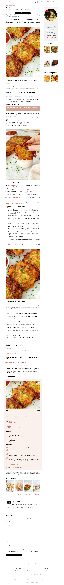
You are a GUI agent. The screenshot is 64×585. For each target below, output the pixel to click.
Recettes (10, 5)
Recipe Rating (9, 521)
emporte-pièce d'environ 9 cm (14, 197)
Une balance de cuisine (11, 422)
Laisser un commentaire (28, 9)
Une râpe (9, 423)
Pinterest (36, 369)
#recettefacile (20, 350)
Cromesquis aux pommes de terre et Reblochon (16, 364)
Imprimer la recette (27, 12)
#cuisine (15, 350)
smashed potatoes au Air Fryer (18, 88)
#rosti (30, 350)
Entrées (14, 5)
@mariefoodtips (10, 348)
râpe (9, 189)
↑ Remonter (32, 564)
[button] (39, 383)
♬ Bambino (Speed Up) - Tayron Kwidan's (15, 353)
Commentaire (9, 525)
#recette (12, 350)
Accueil (18, 1)
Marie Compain (13, 464)
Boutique (30, 1)
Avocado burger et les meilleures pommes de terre (17, 362)
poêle (20, 191)
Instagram (31, 369)
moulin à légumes (28, 189)
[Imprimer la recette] (36, 383)
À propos (43, 1)
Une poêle (9, 426)
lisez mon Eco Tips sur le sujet (22, 122)
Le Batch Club (24, 1)
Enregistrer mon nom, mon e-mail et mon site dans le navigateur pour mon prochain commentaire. (23, 552)
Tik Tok (8, 371)
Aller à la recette (19, 12)
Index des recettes (36, 2)
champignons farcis (15, 318)
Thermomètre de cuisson (11, 427)
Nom (7, 541)
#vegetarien (26, 350)
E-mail (8, 545)
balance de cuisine (12, 185)
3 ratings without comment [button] (24, 510)
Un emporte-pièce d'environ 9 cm (13, 428)
